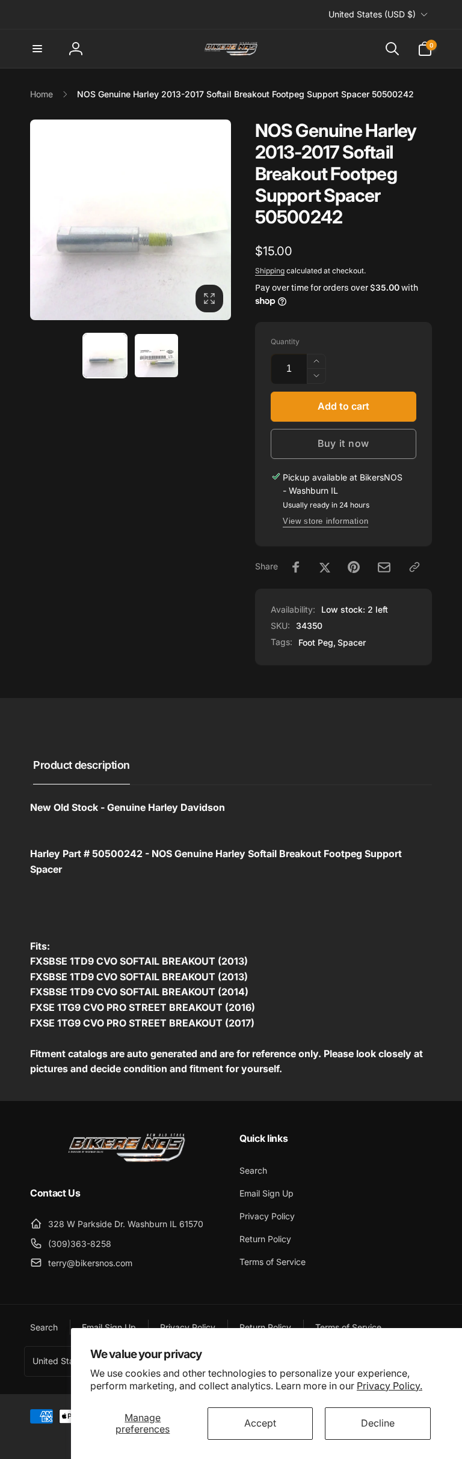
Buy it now (343, 443)
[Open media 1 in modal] (130, 220)
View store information (325, 521)
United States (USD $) (372, 14)
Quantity (285, 341)
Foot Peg (315, 642)
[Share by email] (384, 567)
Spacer (351, 642)
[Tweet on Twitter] (325, 567)
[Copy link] (414, 567)
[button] (37, 48)
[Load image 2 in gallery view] (156, 355)
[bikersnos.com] (126, 1161)
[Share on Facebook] (296, 567)
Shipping (270, 270)
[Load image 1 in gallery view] (105, 355)
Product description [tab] (81, 765)
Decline (378, 1423)
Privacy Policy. (389, 1386)
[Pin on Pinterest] (354, 567)
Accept (260, 1423)
